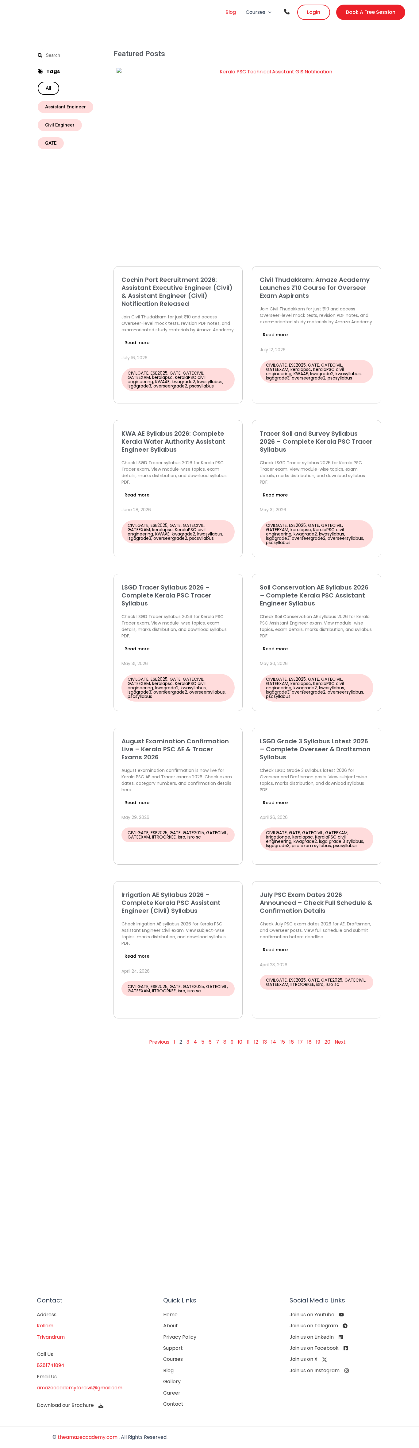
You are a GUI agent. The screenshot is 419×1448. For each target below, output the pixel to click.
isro (181, 837)
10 (240, 1041)
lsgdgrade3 (139, 386)
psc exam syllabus (311, 846)
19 (318, 1041)
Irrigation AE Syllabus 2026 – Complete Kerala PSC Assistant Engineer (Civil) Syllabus (171, 902)
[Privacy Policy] (179, 1337)
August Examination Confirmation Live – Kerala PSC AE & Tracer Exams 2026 (175, 749)
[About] (170, 1326)
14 (273, 1041)
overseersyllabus (345, 538)
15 (282, 1041)
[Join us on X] (308, 1359)
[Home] (170, 1315)
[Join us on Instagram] (319, 1371)
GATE (175, 373)
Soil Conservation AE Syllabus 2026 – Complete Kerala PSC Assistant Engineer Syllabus (314, 595)
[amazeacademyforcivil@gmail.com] (79, 1388)
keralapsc (162, 377)
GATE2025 (193, 833)
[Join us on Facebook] (319, 1348)
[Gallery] (172, 1382)
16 (291, 1041)
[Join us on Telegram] (319, 1326)
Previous (159, 1041)
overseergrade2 (170, 386)
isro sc (194, 837)
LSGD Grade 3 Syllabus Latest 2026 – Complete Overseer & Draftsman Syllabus (315, 749)
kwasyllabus (209, 382)
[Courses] (173, 1359)
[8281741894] (50, 1365)
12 (256, 1041)
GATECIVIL (193, 373)
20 (327, 1041)
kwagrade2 (183, 382)
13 (265, 1041)
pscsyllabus (201, 386)
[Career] (171, 1393)
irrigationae (278, 837)
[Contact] (173, 1404)
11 (248, 1041)
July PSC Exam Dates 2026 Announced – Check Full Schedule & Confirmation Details (316, 902)
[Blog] (168, 1371)
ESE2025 (159, 373)
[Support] (173, 1348)
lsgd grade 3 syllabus (341, 841)
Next (340, 1041)
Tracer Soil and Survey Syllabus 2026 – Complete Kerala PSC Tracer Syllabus (316, 441)
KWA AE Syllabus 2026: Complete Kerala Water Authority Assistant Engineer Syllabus (173, 441)
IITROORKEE (164, 837)
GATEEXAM (139, 377)
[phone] (287, 11)
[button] (268, 12)
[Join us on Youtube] (317, 1315)
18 (309, 1041)
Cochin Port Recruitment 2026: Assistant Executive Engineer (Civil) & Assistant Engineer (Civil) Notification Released (177, 291)
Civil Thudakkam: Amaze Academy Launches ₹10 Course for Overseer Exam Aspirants (315, 287)
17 (300, 1041)
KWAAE (162, 382)
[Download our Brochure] (70, 1405)
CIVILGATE (138, 373)
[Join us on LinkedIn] (316, 1337)
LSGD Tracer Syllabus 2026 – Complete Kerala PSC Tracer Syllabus (166, 595)
